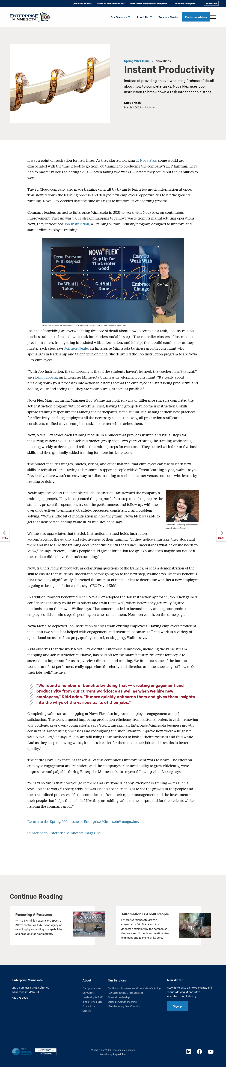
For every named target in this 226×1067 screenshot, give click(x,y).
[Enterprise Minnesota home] (28, 16)
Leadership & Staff (92, 997)
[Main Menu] (213, 17)
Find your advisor (196, 17)
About (86, 980)
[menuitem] (81, 3)
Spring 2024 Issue (137, 61)
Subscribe (211, 3)
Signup (177, 1006)
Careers (86, 1010)
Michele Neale (76, 348)
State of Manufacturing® (111, 3)
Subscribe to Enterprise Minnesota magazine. (65, 832)
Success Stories (168, 17)
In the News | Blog (92, 1001)
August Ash (119, 1054)
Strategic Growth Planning (122, 1001)
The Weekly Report (184, 3)
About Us (142, 17)
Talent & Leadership (119, 997)
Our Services (119, 17)
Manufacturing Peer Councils (124, 1006)
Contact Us (88, 1006)
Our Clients (88, 992)
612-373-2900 (20, 997)
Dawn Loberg (46, 377)
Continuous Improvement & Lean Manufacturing (134, 988)
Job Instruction (76, 223)
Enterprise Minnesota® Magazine (149, 3)
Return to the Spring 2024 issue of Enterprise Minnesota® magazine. (83, 821)
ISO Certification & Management (125, 992)
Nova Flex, (148, 160)
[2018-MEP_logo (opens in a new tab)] (22, 1051)
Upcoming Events (82, 3)
